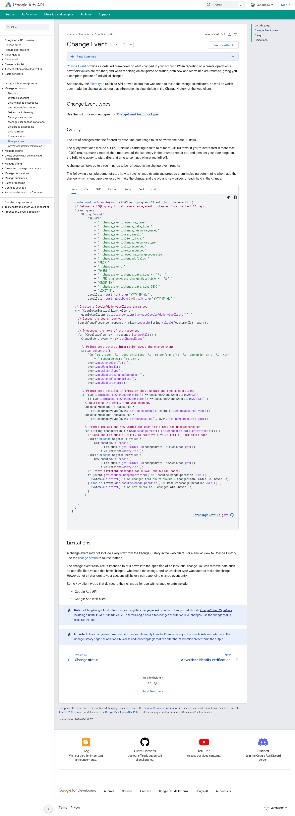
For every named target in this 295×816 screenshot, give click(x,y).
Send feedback (223, 45)
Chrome (127, 791)
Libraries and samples (59, 14)
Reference (29, 14)
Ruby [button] (128, 189)
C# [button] (86, 189)
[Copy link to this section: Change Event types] (115, 104)
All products (223, 791)
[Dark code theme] (229, 197)
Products (84, 34)
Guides (10, 14)
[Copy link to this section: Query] (85, 130)
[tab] (74, 189)
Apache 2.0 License (70, 712)
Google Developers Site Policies (123, 712)
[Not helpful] (236, 34)
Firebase (145, 791)
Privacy (75, 807)
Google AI (202, 791)
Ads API (36, 5)
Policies (86, 14)
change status (88, 558)
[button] (26, 54)
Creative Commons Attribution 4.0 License (167, 708)
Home (70, 34)
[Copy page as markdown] (124, 44)
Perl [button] (141, 189)
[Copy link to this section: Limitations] (95, 543)
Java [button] (74, 189)
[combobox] (224, 4)
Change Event (76, 66)
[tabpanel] (152, 362)
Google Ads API (104, 34)
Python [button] (112, 189)
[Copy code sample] (235, 197)
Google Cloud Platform (173, 791)
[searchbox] (27, 27)
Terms (63, 807)
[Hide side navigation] (48, 809)
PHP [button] (98, 189)
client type (97, 84)
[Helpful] (230, 34)
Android (109, 791)
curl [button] (153, 189)
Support (104, 14)
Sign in (285, 4)
